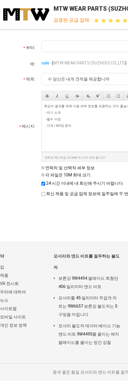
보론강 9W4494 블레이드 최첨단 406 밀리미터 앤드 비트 (88, 282)
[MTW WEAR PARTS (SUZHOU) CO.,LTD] (26, 14)
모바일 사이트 (13, 316)
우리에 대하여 (13, 292)
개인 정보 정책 (13, 325)
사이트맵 (8, 308)
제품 (4, 275)
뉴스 (4, 300)
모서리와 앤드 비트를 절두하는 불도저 (87, 262)
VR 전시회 (9, 283)
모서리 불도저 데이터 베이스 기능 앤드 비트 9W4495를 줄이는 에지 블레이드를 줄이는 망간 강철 (89, 334)
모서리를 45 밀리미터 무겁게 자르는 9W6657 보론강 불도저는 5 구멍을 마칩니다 (87, 306)
